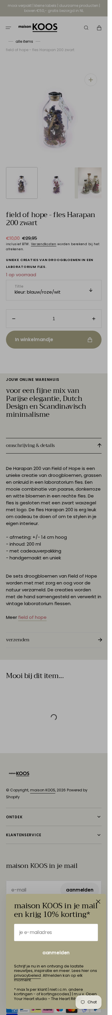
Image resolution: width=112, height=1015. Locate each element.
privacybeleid (27, 975)
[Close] (98, 901)
